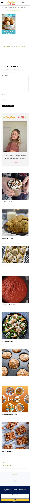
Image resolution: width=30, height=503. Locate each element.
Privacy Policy (15, 481)
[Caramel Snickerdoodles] (15, 222)
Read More (15, 162)
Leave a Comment (15, 10)
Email (4, 100)
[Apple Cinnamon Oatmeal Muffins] (15, 362)
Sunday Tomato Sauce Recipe (9, 304)
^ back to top (15, 474)
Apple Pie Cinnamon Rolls (8, 265)
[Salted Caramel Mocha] (15, 186)
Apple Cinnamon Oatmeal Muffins (10, 377)
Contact (5, 463)
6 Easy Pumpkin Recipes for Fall (9, 414)
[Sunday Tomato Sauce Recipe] (15, 289)
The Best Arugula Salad (7, 341)
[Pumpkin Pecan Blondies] (15, 435)
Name (4, 94)
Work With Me (7, 465)
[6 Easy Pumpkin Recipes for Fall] (15, 399)
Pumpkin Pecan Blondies (8, 451)
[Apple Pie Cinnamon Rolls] (15, 254)
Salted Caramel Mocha (7, 201)
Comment (5, 75)
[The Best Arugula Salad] (15, 325)
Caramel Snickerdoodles (8, 238)
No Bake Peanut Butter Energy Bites (14, 46)
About (15, 480)
